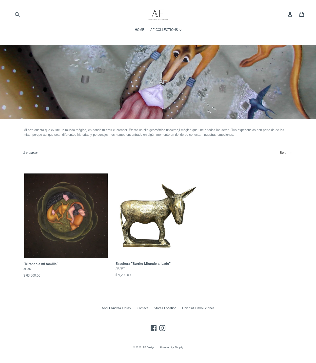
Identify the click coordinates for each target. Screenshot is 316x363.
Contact (142, 308)
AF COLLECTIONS (164, 30)
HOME (139, 30)
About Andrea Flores (116, 308)
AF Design (149, 347)
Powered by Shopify (171, 347)
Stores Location (165, 308)
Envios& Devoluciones (198, 308)
